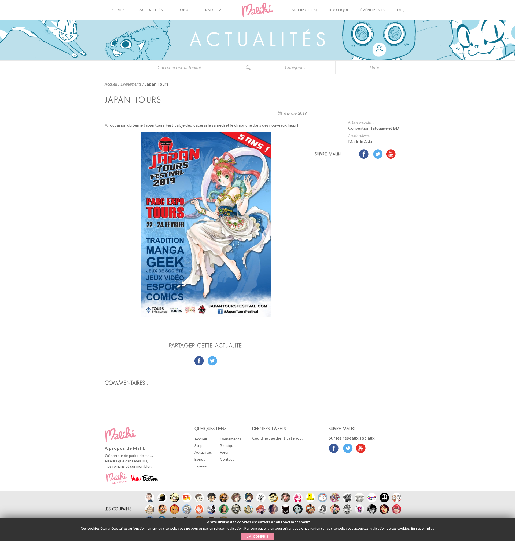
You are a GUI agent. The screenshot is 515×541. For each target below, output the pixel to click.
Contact (227, 459)
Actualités (203, 452)
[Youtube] (359, 449)
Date (374, 67)
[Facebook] (334, 449)
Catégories (295, 67)
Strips (199, 445)
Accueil (111, 83)
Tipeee (200, 466)
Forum (225, 452)
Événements (130, 83)
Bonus (199, 459)
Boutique (228, 445)
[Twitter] (346, 449)
